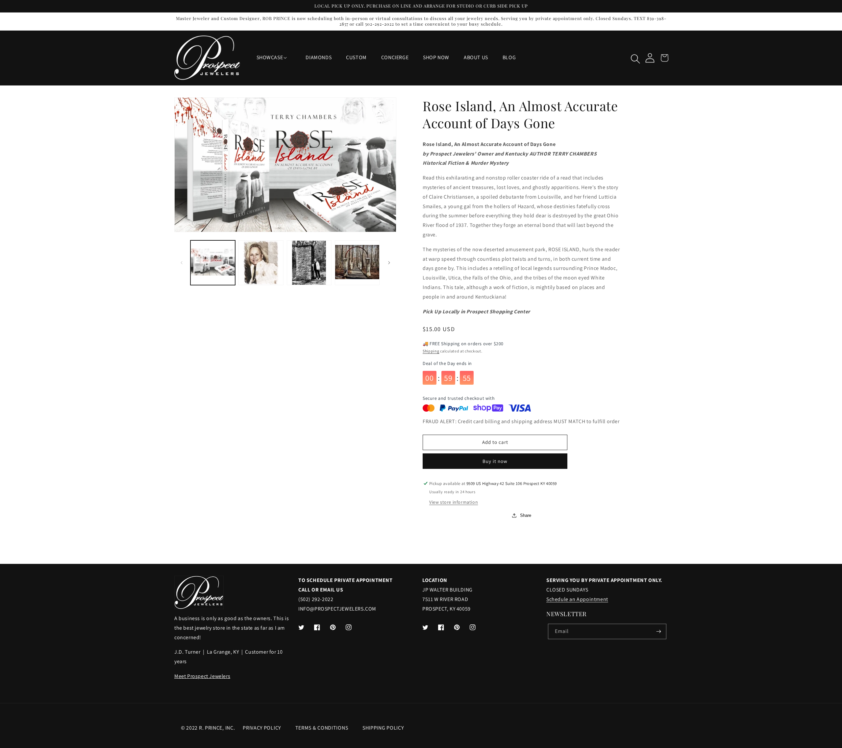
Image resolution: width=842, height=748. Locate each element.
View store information (453, 502)
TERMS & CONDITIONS (321, 727)
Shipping (431, 351)
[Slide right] (389, 262)
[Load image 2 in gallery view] (260, 262)
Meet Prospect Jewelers (202, 676)
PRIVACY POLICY (262, 727)
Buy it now (495, 461)
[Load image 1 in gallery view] (212, 262)
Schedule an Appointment (577, 599)
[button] (274, 57)
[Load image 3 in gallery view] (309, 262)
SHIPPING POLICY (383, 727)
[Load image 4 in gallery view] (357, 262)
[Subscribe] (659, 631)
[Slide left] (181, 262)
